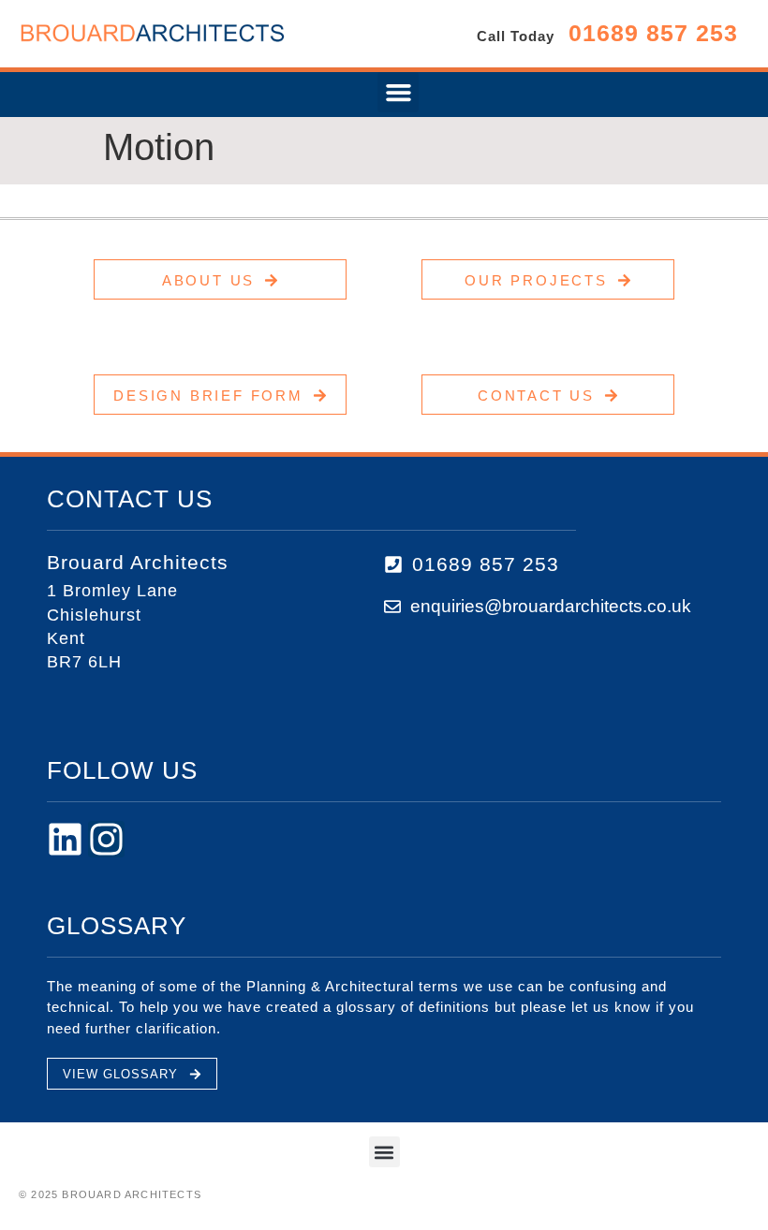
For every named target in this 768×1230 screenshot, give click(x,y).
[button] (398, 92)
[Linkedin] (65, 839)
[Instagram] (106, 839)
